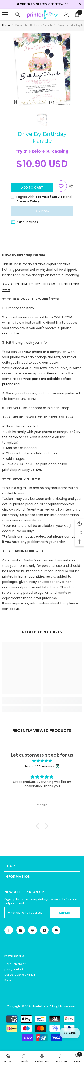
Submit (65, 913)
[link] (21, 700)
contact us (10, 333)
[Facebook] (8, 930)
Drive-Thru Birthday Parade (33, 25)
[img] (42, 761)
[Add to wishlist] (61, 186)
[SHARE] (70, 186)
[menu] (5, 14)
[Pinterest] (32, 930)
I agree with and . (44, 199)
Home (6, 25)
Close (80, 4)
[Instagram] (20, 930)
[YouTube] (56, 930)
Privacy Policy (28, 201)
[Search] (17, 14)
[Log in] (66, 14)
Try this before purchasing (42, 151)
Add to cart (32, 187)
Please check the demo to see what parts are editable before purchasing (37, 378)
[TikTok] (44, 930)
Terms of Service (50, 197)
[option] (42, 69)
